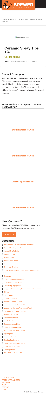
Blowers (7, 264)
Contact (5, 387)
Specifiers (7, 382)
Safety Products (10, 321)
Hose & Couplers (10, 298)
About (4, 385)
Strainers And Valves (12, 337)
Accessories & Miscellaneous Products (18, 245)
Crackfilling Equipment (12, 286)
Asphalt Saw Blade (11, 261)
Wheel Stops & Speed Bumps (15, 353)
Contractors (8, 378)
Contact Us (9, 235)
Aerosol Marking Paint (12, 248)
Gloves (6, 292)
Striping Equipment (11, 340)
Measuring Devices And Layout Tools (18, 308)
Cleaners (7, 276)
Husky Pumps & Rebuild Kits (15, 305)
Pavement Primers (11, 318)
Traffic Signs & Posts (12, 346)
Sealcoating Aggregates (13, 327)
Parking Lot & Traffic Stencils (15, 311)
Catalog (4, 19)
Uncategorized (9, 350)
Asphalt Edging (9, 254)
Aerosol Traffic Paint (11, 251)
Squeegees (8, 334)
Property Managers (11, 380)
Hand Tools (8, 295)
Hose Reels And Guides (13, 302)
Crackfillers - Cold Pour (13, 282)
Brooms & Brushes (11, 267)
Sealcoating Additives (12, 324)
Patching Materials (11, 314)
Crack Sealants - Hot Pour (14, 279)
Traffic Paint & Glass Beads (14, 343)
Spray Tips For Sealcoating (19, 19)
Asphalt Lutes (9, 257)
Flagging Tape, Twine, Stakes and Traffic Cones (22, 289)
